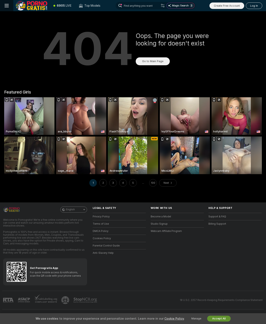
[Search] (163, 6)
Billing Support (217, 223)
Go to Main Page (152, 61)
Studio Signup (159, 223)
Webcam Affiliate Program (166, 231)
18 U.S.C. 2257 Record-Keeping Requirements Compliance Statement (221, 300)
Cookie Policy (174, 318)
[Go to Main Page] (31, 5)
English (70, 209)
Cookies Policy (102, 238)
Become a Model (161, 216)
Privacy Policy (101, 216)
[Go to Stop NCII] (85, 300)
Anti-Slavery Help (103, 252)
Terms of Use (101, 223)
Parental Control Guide (106, 245)
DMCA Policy (100, 231)
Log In (254, 5)
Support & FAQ (217, 216)
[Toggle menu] (6, 5)
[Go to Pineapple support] (65, 300)
